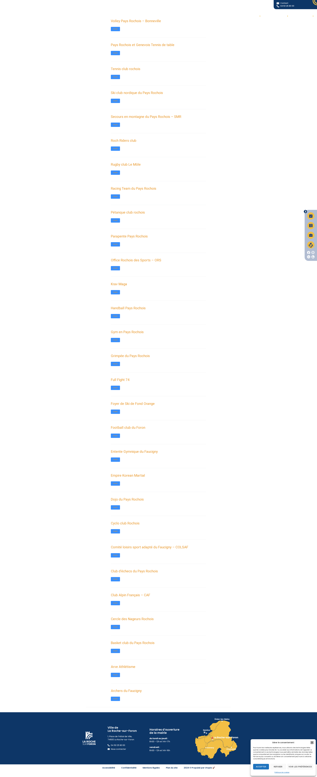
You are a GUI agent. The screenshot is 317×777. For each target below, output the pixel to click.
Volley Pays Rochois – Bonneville (136, 21)
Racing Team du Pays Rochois (133, 188)
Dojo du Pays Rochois (127, 499)
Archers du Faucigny (126, 691)
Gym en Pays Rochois (127, 332)
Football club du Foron (128, 428)
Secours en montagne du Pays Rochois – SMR (146, 117)
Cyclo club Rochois (125, 523)
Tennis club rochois (125, 69)
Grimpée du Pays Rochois (130, 356)
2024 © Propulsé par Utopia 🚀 (199, 767)
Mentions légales (151, 767)
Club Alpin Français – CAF (130, 595)
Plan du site (172, 767)
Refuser (278, 767)
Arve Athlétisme (123, 667)
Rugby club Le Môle (126, 164)
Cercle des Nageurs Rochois (132, 619)
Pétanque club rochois (128, 212)
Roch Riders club (123, 141)
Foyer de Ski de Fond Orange (133, 404)
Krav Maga (119, 284)
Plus (115, 29)
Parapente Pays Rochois (129, 236)
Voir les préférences (300, 767)
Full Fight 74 (120, 380)
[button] (312, 742)
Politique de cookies (282, 772)
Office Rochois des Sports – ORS (136, 260)
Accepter (261, 767)
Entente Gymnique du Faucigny (134, 452)
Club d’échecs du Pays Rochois (134, 571)
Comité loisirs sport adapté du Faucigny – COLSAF (149, 547)
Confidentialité (128, 767)
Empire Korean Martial (128, 475)
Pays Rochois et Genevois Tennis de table (142, 45)
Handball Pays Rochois (128, 308)
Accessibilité (108, 767)
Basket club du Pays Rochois (133, 643)
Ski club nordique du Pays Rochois (137, 93)
